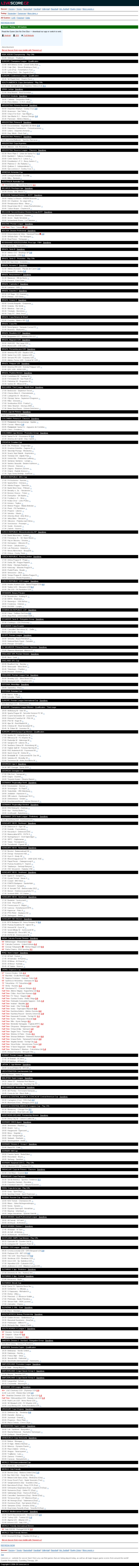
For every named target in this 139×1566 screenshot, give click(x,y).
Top (2, 1555)
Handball (37, 9)
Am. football (64, 9)
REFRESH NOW (8, 23)
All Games (5, 18)
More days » (32, 13)
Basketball (27, 9)
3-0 (30, 253)
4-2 (28, 1253)
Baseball (54, 9)
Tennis (19, 9)
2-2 (38, 154)
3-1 (44, 86)
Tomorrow (22, 13)
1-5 (40, 1515)
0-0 (39, 922)
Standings (19, 89)
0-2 (35, 944)
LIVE (13, 18)
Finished (20, 18)
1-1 (34, 185)
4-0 (43, 584)
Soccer (4, 9)
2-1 (23, 255)
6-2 (32, 587)
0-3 (29, 942)
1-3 (37, 1473)
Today (3, 13)
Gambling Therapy (26, 1561)
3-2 (24, 271)
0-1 (29, 613)
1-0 (36, 116)
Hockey (11, 9)
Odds (27, 18)
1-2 (40, 1395)
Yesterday (12, 13)
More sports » (88, 9)
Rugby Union (75, 9)
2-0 (36, 109)
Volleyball (45, 9)
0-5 (42, 947)
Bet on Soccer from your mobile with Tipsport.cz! (22, 50)
